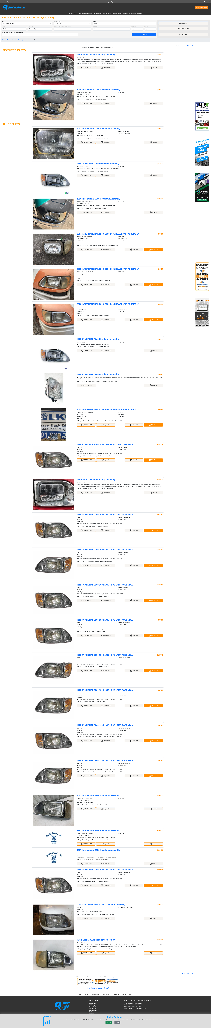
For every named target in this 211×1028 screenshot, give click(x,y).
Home (3, 40)
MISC (130, 994)
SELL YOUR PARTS (201, 7)
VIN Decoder (92, 1006)
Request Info (107, 67)
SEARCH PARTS (73, 13)
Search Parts (92, 1003)
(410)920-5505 (87, 67)
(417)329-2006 (87, 385)
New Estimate (183, 34)
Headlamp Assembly (17, 40)
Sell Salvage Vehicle (94, 1005)
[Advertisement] (202, 73)
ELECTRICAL (115, 994)
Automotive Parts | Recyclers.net (132, 1006)
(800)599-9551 (87, 918)
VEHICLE (124, 994)
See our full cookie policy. (156, 1019)
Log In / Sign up (111, 2)
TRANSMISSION (95, 994)
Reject (117, 1022)
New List (154, 67)
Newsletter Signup (6, 2)
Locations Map (93, 1010)
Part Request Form (183, 28)
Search (9, 40)
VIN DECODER (97, 13)
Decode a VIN (183, 23)
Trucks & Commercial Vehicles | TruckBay (135, 1005)
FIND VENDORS (107, 13)
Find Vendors (92, 1008)
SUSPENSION (106, 994)
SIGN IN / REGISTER (136, 13)
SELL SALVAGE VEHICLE (85, 13)
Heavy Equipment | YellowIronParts (133, 1003)
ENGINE (86, 994)
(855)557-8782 (87, 249)
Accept (109, 1022)
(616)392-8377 (87, 175)
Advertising (14, 2)
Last (192, 45)
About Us (91, 1013)
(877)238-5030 (87, 103)
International (28, 40)
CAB (80, 994)
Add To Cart (154, 249)
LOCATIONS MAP (117, 13)
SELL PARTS (126, 13)
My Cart (208, 2)
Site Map (91, 1012)
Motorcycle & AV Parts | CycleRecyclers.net (135, 1008)
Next (188, 45)
